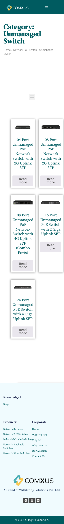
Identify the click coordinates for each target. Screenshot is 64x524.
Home (7, 50)
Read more (23, 180)
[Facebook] (25, 500)
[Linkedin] (38, 500)
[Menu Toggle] (47, 7)
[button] (32, 97)
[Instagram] (32, 500)
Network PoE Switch (25, 50)
